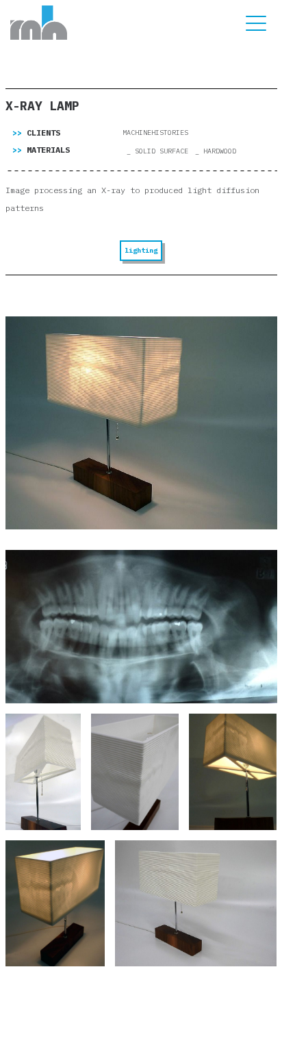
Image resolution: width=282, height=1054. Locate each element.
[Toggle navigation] (256, 23)
